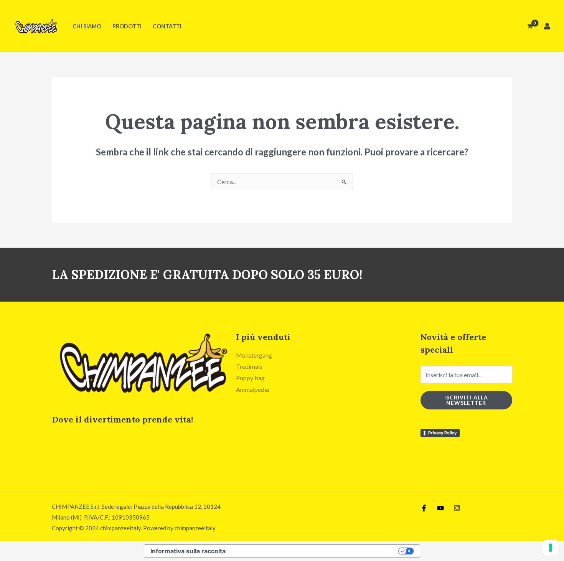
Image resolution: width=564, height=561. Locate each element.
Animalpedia (252, 389)
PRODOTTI (127, 26)
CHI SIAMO (87, 26)
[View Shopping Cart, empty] (530, 26)
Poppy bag (250, 377)
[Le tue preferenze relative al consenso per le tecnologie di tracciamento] (550, 547)
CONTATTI (167, 26)
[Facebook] (424, 508)
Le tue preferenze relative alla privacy (316, 551)
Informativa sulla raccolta (188, 551)
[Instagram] (457, 508)
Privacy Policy (442, 433)
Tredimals (249, 366)
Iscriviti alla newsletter (466, 400)
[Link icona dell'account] (547, 26)
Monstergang (254, 355)
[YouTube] (440, 508)
